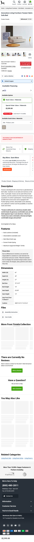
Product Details (5, 19)
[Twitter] (25, 76)
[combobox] (17, 122)
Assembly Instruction (11, 312)
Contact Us (9, 496)
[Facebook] (22, 76)
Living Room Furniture (11, 8)
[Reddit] (32, 76)
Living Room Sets (6, 458)
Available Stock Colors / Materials (12, 118)
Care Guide (8, 317)
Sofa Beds (21, 8)
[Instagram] (19, 525)
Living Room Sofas (17, 458)
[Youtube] (15, 525)
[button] (14, 3)
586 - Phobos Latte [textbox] (8, 122)
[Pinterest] (27, 76)
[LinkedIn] (29, 76)
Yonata (9, 71)
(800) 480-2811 (10, 485)
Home (2, 8)
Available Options (7, 95)
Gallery (30, 57)
